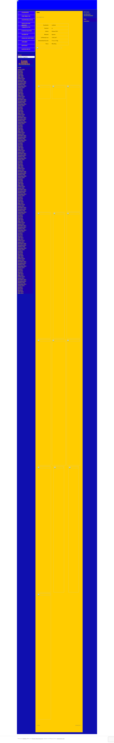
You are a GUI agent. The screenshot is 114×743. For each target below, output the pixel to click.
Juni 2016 (20, 252)
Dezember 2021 (22, 153)
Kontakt (24, 45)
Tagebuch (25, 34)
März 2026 (20, 77)
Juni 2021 (20, 162)
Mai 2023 (20, 128)
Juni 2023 (20, 126)
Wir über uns (26, 16)
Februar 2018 (21, 222)
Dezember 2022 (22, 135)
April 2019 (20, 201)
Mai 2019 (20, 200)
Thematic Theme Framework (37, 738)
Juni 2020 (20, 180)
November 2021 (22, 155)
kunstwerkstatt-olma (61, 738)
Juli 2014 (20, 287)
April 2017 (20, 237)
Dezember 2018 (22, 207)
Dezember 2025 (22, 81)
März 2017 (20, 239)
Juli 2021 (20, 161)
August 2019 (21, 195)
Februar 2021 (21, 168)
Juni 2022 (20, 144)
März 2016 (20, 257)
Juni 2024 (20, 108)
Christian (41, 17)
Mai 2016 (20, 254)
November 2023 (22, 119)
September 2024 (22, 104)
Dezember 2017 (22, 225)
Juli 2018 (20, 215)
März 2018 (20, 221)
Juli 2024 (20, 107)
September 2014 (22, 284)
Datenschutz (26, 49)
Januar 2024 (21, 116)
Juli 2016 (20, 251)
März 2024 (20, 113)
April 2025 (20, 93)
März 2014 (20, 293)
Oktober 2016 (21, 246)
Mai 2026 (20, 74)
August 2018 (21, 213)
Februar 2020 (21, 186)
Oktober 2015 (21, 264)
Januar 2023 (21, 134)
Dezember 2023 (22, 117)
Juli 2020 (20, 179)
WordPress (25, 738)
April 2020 (20, 183)
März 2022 (20, 149)
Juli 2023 (20, 125)
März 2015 (20, 275)
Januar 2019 (21, 206)
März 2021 (20, 167)
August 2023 (21, 123)
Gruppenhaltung (27, 20)
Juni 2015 (20, 270)
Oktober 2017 (21, 228)
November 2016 (22, 245)
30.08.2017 (78, 725)
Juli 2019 (20, 197)
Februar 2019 (21, 204)
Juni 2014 (20, 288)
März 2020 (20, 185)
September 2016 (22, 248)
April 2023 (20, 129)
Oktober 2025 (21, 84)
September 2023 (22, 122)
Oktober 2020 (21, 174)
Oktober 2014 (21, 282)
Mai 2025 (20, 92)
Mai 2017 (20, 236)
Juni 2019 (20, 198)
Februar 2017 (21, 240)
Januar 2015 (21, 278)
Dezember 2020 (22, 171)
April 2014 (20, 291)
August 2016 (21, 249)
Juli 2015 (20, 269)
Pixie (38, 725)
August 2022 (21, 141)
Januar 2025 (21, 98)
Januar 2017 (21, 242)
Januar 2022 (21, 152)
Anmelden (86, 21)
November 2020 (22, 173)
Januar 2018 (21, 224)
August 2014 (21, 285)
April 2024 (20, 111)
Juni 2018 (20, 216)
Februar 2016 (21, 258)
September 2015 (22, 266)
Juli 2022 (20, 143)
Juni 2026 (20, 72)
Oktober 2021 (21, 156)
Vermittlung (26, 27)
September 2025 (22, 86)
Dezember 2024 (22, 99)
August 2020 (21, 177)
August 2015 (21, 267)
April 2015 (20, 273)
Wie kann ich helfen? (26, 24)
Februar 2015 (21, 276)
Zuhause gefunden (28, 38)
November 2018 (22, 209)
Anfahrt (24, 42)
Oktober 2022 (21, 138)
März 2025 (20, 95)
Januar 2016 (21, 260)
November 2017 (22, 227)
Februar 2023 (21, 132)
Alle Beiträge (87, 14)
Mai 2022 (20, 146)
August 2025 (21, 87)
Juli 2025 (20, 89)
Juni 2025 (20, 90)
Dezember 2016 (22, 243)
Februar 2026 (21, 78)
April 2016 (20, 255)
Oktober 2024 (21, 102)
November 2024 (22, 101)
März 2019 (20, 203)
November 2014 (22, 281)
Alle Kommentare (88, 15)
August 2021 (21, 159)
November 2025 (22, 83)
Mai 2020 (20, 182)
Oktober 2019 (21, 192)
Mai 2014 (20, 290)
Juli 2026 (20, 71)
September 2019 (22, 194)
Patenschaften (27, 31)
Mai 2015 (20, 272)
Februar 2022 (21, 150)
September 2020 (22, 176)
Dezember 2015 (22, 261)
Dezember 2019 (22, 189)
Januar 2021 (21, 170)
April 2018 (20, 219)
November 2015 (22, 263)
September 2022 (22, 140)
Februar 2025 (21, 96)
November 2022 (22, 137)
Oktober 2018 (21, 210)
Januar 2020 (21, 188)
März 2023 (20, 131)
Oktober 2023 (21, 120)
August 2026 (21, 69)
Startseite (25, 12)
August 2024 (21, 105)
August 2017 (21, 231)
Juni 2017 (20, 234)
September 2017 (22, 230)
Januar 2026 (21, 80)
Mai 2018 (20, 218)
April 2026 (20, 75)
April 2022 (20, 147)
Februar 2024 (21, 114)
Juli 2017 (20, 233)
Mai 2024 (20, 110)
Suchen (20, 55)
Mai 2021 (20, 164)
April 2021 (20, 165)
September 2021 (22, 158)
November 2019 (22, 191)
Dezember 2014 (22, 279)
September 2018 (22, 212)
